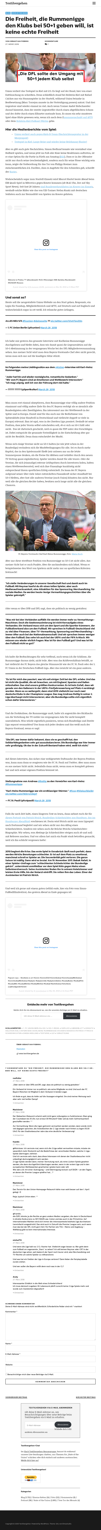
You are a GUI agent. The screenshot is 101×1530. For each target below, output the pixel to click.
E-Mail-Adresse (12, 1354)
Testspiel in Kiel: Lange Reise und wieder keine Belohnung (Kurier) (51, 141)
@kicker (59, 367)
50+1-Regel (54, 1028)
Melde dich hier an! (30, 1460)
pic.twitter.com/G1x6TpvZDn (66, 321)
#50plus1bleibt (84, 791)
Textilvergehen (16, 3)
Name (8, 1343)
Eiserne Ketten (39, 1497)
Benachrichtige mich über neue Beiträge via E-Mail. (31, 1374)
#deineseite (40, 321)
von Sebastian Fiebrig (17, 41)
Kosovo (70, 1030)
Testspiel (45, 1033)
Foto (53, 1497)
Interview (26, 1030)
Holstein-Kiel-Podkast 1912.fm (32, 121)
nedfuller (17, 1078)
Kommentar (11, 1311)
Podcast (24, 1500)
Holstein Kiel (12, 1030)
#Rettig (42, 781)
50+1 (45, 1028)
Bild (62, 156)
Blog (8, 13)
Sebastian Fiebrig (31, 1044)
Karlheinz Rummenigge (44, 1030)
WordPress (45, 1523)
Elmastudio (66, 1523)
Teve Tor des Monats (67, 1500)
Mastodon (21, 1048)
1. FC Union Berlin (32, 1028)
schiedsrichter (13, 1033)
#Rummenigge (13, 784)
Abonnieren (71, 1015)
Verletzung (63, 1033)
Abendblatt (77, 1028)
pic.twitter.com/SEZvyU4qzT (21, 794)
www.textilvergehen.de (29, 1053)
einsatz (89, 1028)
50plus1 (65, 1028)
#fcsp (72, 791)
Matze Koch (77, 553)
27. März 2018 (12, 44)
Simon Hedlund (30, 1033)
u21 (53, 1033)
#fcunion (28, 321)
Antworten (19, 1102)
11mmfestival (40, 991)
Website (9, 1364)
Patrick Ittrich (84, 1030)
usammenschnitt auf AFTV (78, 117)
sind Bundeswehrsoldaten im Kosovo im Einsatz (66, 186)
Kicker (61, 1030)
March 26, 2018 (49, 327)
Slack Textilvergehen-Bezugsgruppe (40, 1451)
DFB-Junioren (33, 287)
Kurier (13, 171)
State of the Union (19, 13)
